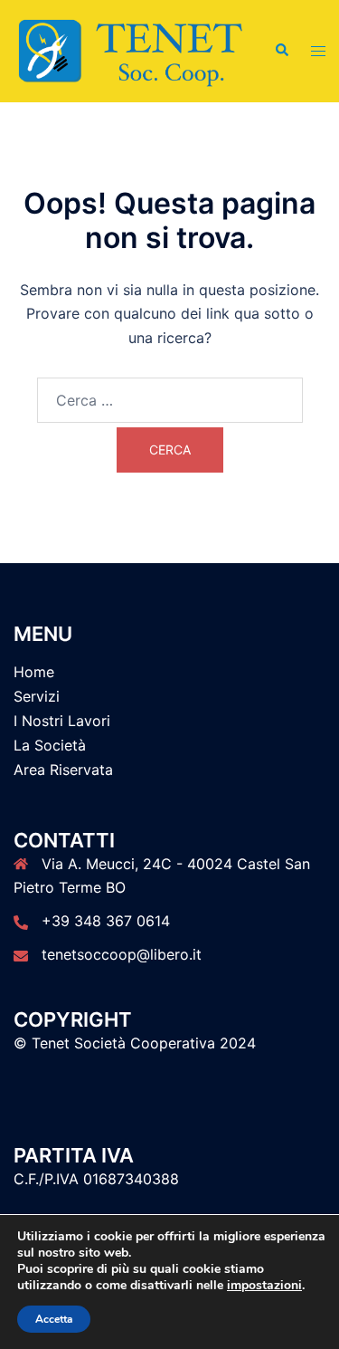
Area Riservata (63, 770)
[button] (281, 50)
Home (34, 672)
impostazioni (264, 1285)
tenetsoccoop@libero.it (122, 954)
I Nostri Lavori (62, 721)
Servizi (37, 696)
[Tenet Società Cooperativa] (130, 50)
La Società (50, 745)
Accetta (53, 1319)
